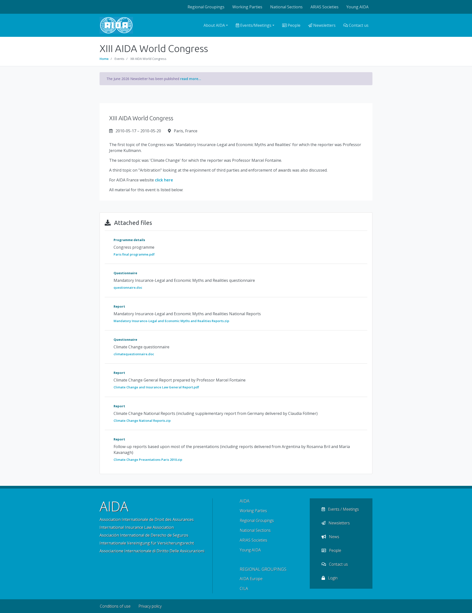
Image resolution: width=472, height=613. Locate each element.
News (333, 536)
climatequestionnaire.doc (134, 354)
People (293, 25)
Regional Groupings (206, 7)
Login (332, 578)
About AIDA (214, 25)
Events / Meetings (343, 509)
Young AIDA (357, 7)
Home (104, 58)
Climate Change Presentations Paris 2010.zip (148, 459)
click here (164, 180)
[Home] (116, 25)
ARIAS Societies (324, 7)
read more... (190, 78)
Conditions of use (115, 606)
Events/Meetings (255, 25)
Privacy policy (150, 606)
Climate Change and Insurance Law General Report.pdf (156, 387)
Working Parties (247, 7)
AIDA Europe (251, 578)
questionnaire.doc (128, 287)
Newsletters (324, 25)
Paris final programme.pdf (134, 254)
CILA (244, 588)
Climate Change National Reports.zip (142, 420)
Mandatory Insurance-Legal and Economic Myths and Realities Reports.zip (171, 321)
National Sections (286, 7)
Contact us (358, 25)
